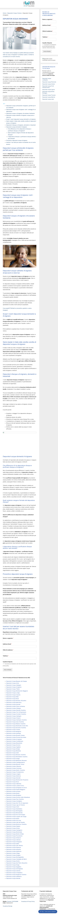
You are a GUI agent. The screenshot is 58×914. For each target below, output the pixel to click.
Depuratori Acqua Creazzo (13, 718)
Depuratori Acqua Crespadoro (14, 872)
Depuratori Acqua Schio (12, 683)
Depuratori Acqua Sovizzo (13, 745)
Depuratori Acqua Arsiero (13, 828)
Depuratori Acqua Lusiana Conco (15, 785)
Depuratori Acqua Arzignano (14, 687)
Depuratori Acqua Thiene (13, 689)
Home (4, 13)
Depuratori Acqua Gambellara (14, 809)
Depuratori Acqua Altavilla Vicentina (16, 710)
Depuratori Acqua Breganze (13, 731)
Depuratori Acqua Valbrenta (13, 783)
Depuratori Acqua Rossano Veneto (15, 735)
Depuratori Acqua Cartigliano (14, 801)
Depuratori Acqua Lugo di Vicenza (15, 805)
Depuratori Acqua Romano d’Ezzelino (16, 700)
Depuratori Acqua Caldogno (13, 716)
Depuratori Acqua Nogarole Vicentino (16, 874)
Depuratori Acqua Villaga (13, 853)
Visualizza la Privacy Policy (28, 901)
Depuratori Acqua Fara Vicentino (15, 799)
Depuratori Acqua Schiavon (13, 837)
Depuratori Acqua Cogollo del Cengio (16, 816)
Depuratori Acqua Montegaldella (15, 857)
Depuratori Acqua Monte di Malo (15, 834)
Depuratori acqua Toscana (48, 95)
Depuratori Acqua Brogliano (13, 795)
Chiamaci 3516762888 (12, 901)
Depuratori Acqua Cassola (13, 695)
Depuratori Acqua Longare (13, 774)
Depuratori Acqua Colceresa (13, 768)
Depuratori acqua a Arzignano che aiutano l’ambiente (20, 113)
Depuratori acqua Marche (48, 97)
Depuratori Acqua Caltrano (13, 839)
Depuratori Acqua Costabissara (14, 741)
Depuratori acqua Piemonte (49, 82)
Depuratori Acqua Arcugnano (14, 739)
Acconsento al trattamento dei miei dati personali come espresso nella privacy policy (49, 46)
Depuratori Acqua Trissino (13, 729)
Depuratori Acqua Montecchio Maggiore (17, 691)
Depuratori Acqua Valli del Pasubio (15, 822)
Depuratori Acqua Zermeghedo (14, 868)
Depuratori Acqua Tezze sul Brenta (15, 706)
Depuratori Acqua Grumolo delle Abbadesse (18, 797)
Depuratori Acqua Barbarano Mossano (16, 760)
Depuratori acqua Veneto (48, 84)
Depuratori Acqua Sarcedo (13, 778)
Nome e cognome (8, 638)
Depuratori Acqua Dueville (13, 704)
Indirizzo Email (7, 644)
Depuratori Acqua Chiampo (13, 708)
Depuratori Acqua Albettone (13, 851)
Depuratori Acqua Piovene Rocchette (16, 737)
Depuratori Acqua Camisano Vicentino (16, 720)
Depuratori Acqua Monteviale (14, 832)
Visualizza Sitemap (7, 906)
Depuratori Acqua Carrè (12, 807)
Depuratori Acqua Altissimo (13, 849)
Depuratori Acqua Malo (12, 696)
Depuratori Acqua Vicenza (14, 13)
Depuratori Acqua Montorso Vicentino (16, 824)
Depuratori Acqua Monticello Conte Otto (17, 725)
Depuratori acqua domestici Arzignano (16, 127)
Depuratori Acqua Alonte (13, 861)
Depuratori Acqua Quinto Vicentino (15, 770)
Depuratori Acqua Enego (12, 865)
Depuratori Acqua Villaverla (13, 766)
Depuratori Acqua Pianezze (13, 847)
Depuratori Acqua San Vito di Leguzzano (17, 803)
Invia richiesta (7, 669)
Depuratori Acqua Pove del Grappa (15, 814)
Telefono (6, 656)
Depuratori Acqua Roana (12, 793)
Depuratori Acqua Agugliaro (13, 867)
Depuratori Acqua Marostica (13, 702)
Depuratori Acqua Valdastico (14, 876)
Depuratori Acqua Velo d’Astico (14, 845)
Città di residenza (8, 650)
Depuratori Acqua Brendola (13, 751)
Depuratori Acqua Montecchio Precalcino (17, 780)
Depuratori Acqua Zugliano (13, 747)
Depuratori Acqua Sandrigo (13, 733)
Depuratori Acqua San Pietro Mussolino (16, 863)
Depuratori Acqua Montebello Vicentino (16, 756)
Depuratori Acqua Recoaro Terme (15, 764)
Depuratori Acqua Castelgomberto (15, 762)
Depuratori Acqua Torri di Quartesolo (16, 712)
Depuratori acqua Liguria (48, 89)
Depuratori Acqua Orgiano (13, 826)
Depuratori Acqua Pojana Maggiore (15, 789)
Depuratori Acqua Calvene (13, 870)
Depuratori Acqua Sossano (13, 791)
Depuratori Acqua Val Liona (13, 820)
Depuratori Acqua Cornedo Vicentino (16, 714)
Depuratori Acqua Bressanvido (14, 812)
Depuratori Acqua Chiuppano (14, 841)
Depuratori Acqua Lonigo (13, 693)
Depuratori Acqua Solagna (13, 855)
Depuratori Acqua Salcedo (13, 878)
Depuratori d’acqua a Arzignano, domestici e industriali (21, 125)
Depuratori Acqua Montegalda (14, 810)
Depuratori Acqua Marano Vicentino (15, 723)
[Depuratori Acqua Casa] (29, 4)
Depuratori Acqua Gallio (12, 843)
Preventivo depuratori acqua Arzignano (16, 140)
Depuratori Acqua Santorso (13, 776)
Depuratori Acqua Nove (12, 781)
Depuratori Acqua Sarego (13, 749)
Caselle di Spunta (7, 661)
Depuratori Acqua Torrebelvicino (15, 772)
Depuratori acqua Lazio (48, 99)
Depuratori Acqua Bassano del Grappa (16, 681)
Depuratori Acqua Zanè (12, 752)
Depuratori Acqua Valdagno (13, 685)
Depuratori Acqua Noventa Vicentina (16, 727)
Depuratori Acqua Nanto (12, 818)
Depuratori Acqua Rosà (12, 698)
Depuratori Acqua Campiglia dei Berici (16, 859)
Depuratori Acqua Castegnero (14, 830)
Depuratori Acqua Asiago (13, 758)
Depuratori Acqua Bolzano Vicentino (16, 754)
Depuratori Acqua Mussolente (14, 743)
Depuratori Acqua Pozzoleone (14, 836)
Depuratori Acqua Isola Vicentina (15, 722)
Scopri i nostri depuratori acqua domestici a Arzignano (21, 119)
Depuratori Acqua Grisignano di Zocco (16, 787)
